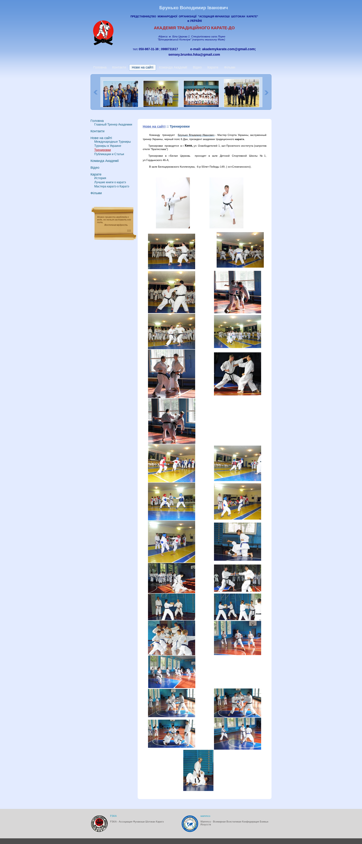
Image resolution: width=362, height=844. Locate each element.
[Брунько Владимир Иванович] (173, 227)
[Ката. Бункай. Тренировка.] (237, 748)
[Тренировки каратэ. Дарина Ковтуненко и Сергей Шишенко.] (171, 268)
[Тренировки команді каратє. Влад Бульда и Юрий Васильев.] (171, 348)
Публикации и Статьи (109, 154)
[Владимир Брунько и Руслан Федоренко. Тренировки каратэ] (237, 312)
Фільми (229, 67)
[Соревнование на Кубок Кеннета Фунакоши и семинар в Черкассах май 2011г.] (202, 106)
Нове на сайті (142, 67)
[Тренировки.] (237, 480)
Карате (212, 67)
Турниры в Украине (107, 145)
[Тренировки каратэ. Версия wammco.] (171, 481)
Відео (197, 67)
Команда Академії (173, 67)
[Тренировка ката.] (237, 654)
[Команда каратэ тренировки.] (237, 559)
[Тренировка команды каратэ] (198, 790)
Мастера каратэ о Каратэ (111, 186)
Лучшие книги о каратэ (110, 182)
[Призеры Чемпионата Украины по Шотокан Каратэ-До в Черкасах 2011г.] (162, 106)
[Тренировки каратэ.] (240, 266)
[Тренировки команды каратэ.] (237, 347)
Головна (100, 67)
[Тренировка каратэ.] (171, 654)
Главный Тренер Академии (113, 124)
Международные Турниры (112, 141)
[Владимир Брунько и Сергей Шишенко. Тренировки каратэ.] (171, 312)
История (100, 178)
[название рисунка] (237, 518)
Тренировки (102, 150)
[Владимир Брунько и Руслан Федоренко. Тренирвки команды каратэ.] (171, 442)
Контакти (119, 67)
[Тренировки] (171, 397)
